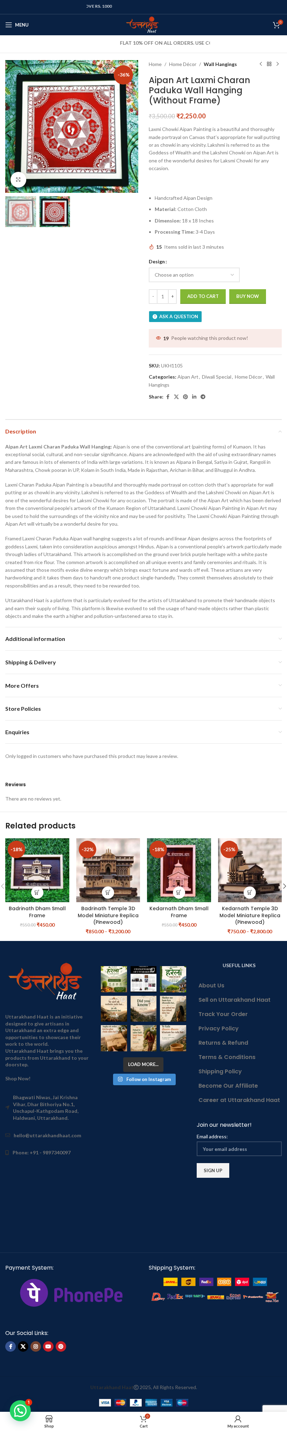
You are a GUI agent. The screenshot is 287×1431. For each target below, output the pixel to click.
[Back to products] (269, 64)
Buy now (247, 296)
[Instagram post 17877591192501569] (173, 979)
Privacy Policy (218, 1028)
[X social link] (176, 397)
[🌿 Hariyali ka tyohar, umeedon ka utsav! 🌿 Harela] (114, 979)
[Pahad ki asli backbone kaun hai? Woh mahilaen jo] (143, 1038)
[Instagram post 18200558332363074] (114, 1038)
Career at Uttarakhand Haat (239, 1100)
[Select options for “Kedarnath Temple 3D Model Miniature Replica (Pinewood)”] (250, 892)
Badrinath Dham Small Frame (37, 912)
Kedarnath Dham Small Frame (179, 912)
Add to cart (203, 296)
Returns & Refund (223, 1043)
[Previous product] (261, 64)
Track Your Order (223, 1014)
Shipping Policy (220, 1071)
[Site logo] (144, 24)
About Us (211, 985)
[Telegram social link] (203, 397)
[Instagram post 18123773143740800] (114, 1009)
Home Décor (182, 64)
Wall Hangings (220, 64)
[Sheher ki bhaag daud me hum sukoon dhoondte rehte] (173, 1009)
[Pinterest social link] (185, 397)
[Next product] (277, 64)
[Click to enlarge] (18, 180)
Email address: (212, 1136)
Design (157, 261)
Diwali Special (216, 377)
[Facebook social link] (167, 397)
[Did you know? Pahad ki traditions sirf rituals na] (143, 1009)
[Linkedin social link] (194, 397)
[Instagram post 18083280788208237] (143, 979)
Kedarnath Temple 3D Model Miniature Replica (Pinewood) (249, 915)
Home (155, 64)
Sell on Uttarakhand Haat (234, 1000)
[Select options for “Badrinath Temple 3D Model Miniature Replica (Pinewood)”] (108, 892)
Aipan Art (187, 377)
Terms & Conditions (226, 1057)
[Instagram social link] (35, 1346)
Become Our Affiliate (228, 1086)
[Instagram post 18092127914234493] (173, 1038)
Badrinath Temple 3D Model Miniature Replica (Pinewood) (108, 915)
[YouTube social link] (48, 1346)
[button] (12, 126)
